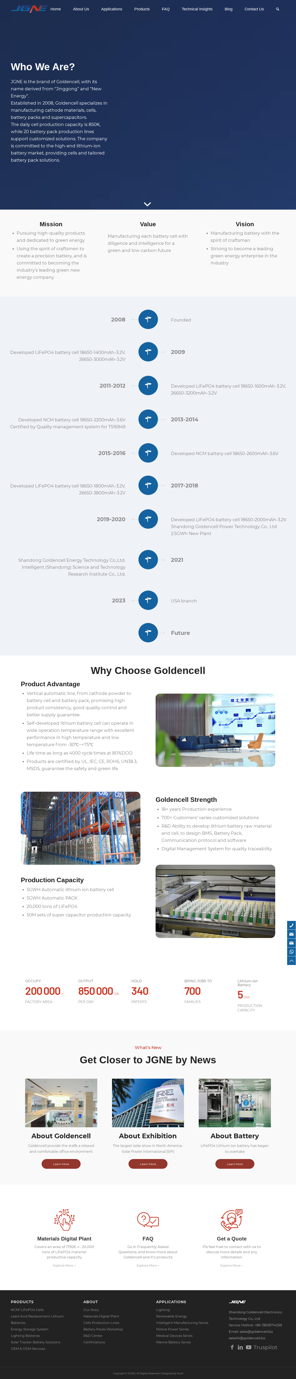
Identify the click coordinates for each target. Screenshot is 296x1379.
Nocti (180, 1373)
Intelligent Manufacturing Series (182, 1323)
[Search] (277, 9)
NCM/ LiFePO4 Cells (27, 1310)
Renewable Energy (171, 1316)
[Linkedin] (240, 1347)
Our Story (91, 1310)
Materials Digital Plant (101, 1316)
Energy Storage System (30, 1329)
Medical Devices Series (174, 1336)
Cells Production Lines (101, 1323)
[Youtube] (248, 1347)
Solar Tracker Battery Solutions (35, 1342)
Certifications (94, 1342)
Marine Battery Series (173, 1342)
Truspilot (257, 1347)
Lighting (163, 1310)
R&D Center (92, 1336)
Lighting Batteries (25, 1336)
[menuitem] (55, 9)
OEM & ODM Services (28, 1349)
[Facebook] (232, 1347)
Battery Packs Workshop (103, 1329)
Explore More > (64, 1266)
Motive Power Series (172, 1329)
